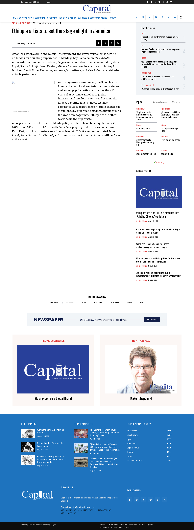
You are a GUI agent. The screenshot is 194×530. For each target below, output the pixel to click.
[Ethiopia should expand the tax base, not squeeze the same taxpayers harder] (28, 460)
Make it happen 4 (141, 398)
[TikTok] (163, 2)
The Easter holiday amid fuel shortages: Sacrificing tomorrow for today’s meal (104, 433)
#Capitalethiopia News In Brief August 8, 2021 (160, 89)
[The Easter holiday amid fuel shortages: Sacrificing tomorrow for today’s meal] (81, 433)
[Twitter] (167, 2)
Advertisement (161, 102)
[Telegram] (159, 2)
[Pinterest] (111, 43)
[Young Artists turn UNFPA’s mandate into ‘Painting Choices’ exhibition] (159, 192)
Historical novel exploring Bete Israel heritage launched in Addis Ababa (158, 231)
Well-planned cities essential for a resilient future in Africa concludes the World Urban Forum (159, 64)
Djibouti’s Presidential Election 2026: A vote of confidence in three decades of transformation (105, 447)
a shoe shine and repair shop (146, 154)
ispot (143, 33)
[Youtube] (171, 2)
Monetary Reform (167, 154)
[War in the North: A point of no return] (28, 433)
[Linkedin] (155, 2)
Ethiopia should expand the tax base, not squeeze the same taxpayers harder (51, 459)
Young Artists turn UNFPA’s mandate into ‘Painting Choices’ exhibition (157, 214)
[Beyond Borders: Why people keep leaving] (28, 447)
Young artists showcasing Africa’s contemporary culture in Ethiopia (152, 245)
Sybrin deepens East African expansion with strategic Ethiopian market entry (171, 114)
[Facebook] (147, 2)
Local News (146, 73)
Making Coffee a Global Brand (53, 398)
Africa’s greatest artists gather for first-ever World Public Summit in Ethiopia (158, 260)
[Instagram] (151, 2)
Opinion (138, 125)
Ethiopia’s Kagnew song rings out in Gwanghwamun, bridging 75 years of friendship (158, 274)
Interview (164, 150)
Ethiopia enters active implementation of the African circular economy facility (145, 116)
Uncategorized (147, 85)
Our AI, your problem (143, 128)
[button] (181, 17)
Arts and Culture (21, 23)
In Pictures (140, 137)
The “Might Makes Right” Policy (170, 129)
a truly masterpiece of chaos (171, 140)
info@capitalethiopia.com (83, 507)
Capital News (140, 109)
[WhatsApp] (118, 43)
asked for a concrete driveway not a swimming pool (145, 142)
